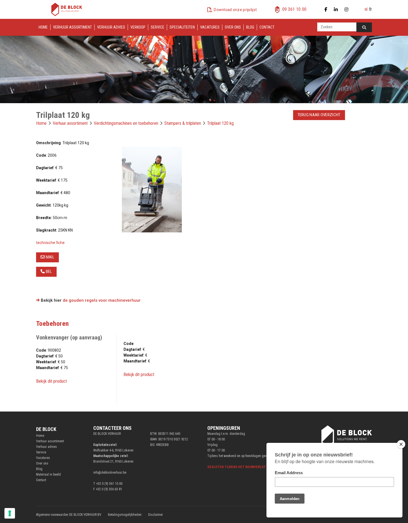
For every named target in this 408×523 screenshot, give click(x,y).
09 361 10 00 (294, 9)
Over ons (233, 27)
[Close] (401, 444)
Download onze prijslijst (235, 9)
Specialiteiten (182, 27)
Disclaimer (155, 515)
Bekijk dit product (51, 381)
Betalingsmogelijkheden (125, 515)
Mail (49, 257)
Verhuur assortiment (72, 27)
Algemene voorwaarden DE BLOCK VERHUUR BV (68, 515)
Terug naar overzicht (319, 114)
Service (157, 27)
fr (370, 9)
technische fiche (50, 242)
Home (43, 27)
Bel (48, 271)
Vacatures (210, 27)
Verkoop (137, 27)
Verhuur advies (111, 27)
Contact (267, 27)
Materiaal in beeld (48, 474)
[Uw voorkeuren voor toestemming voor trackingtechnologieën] (9, 513)
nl (366, 9)
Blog (250, 27)
